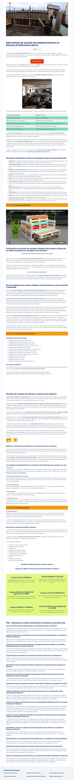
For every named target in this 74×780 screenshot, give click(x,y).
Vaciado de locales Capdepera (10, 772)
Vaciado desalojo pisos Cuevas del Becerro (36, 776)
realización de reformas (25, 598)
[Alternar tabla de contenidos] (39, 49)
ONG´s (51, 434)
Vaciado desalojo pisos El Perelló (56, 772)
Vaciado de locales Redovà (10, 776)
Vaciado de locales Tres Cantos (33, 772)
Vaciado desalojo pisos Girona (56, 776)
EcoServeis (8, 628)
